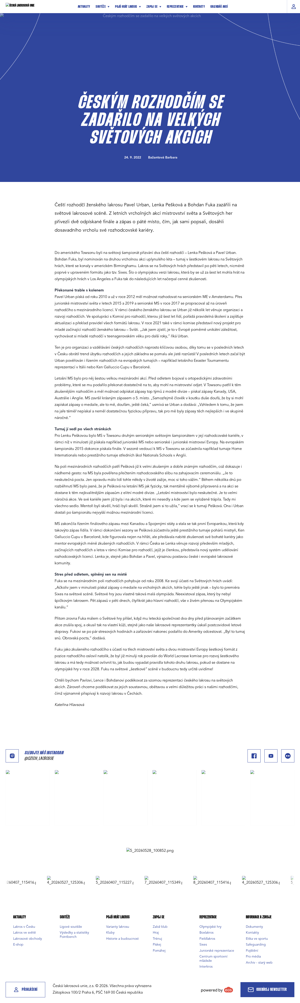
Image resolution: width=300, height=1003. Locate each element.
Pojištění (252, 951)
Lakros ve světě (24, 933)
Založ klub (160, 927)
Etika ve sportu (257, 939)
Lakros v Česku (24, 927)
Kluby (110, 933)
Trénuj (157, 939)
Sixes (203, 944)
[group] (54, 880)
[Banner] (150, 850)
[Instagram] (12, 755)
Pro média (253, 956)
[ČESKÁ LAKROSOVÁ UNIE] (38, 6)
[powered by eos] (217, 989)
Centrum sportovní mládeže (213, 958)
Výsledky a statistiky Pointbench (74, 935)
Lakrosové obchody (27, 939)
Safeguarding (256, 944)
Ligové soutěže (71, 927)
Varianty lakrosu (117, 927)
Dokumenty (254, 927)
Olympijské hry (210, 927)
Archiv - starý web (259, 963)
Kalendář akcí (219, 6)
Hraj (156, 933)
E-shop (18, 944)
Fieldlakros (207, 939)
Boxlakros (206, 933)
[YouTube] (271, 755)
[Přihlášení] (293, 6)
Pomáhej (159, 951)
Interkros (206, 967)
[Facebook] (254, 755)
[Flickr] (287, 755)
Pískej (157, 944)
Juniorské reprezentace (216, 951)
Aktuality (84, 6)
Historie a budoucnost (122, 939)
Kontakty (199, 6)
